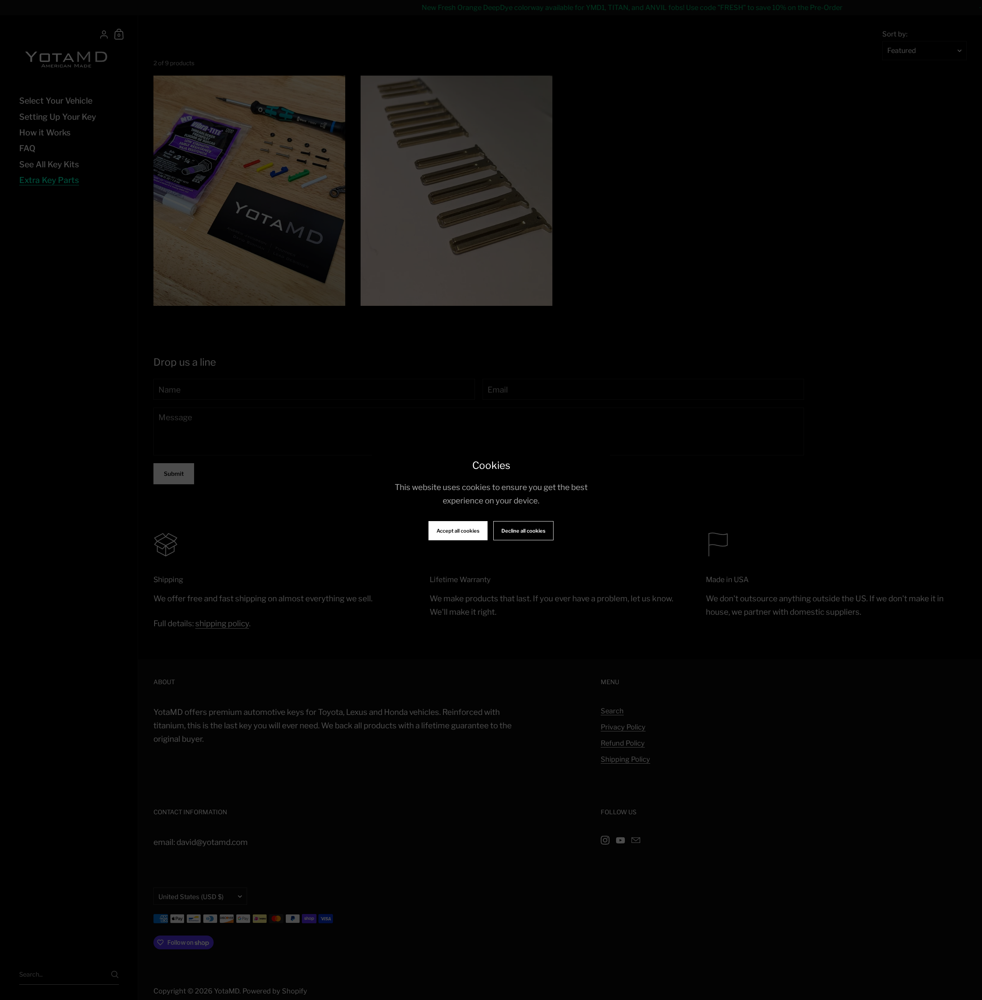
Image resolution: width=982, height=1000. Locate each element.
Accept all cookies (458, 531)
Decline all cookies (523, 531)
